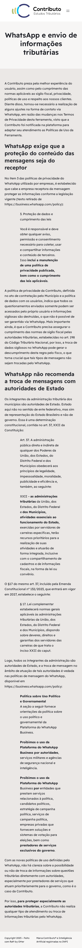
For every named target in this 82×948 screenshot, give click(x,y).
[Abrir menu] (68, 11)
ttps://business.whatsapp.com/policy (34, 686)
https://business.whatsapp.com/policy (33, 204)
